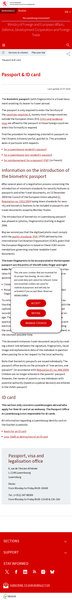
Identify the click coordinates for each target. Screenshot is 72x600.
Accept (36, 303)
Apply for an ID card (15, 431)
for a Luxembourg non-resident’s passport (28, 155)
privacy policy (21, 295)
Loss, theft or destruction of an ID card (26, 436)
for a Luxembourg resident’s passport (25, 149)
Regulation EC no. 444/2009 (52, 370)
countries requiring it (18, 114)
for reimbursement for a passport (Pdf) (26, 160)
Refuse (36, 313)
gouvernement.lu (8, 10)
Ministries (22, 10)
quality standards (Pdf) (25, 236)
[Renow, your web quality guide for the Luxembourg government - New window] (9, 598)
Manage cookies (36, 323)
